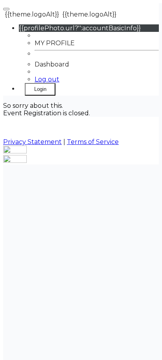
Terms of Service (93, 142)
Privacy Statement (32, 142)
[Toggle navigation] (6, 9)
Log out (47, 79)
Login (40, 89)
